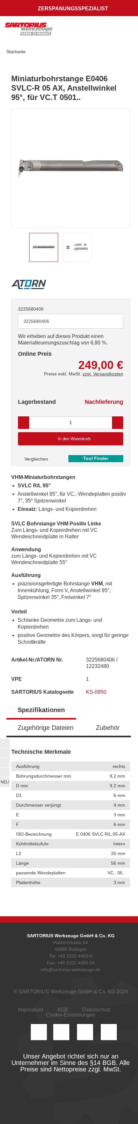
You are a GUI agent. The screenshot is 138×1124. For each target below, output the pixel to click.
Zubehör (108, 727)
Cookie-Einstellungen (70, 1015)
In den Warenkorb (74, 438)
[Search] (98, 30)
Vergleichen (35, 459)
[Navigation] (127, 30)
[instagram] (39, 1032)
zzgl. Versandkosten (102, 373)
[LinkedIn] (61, 1032)
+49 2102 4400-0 (74, 956)
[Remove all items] (110, 321)
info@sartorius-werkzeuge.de (70, 969)
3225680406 (31, 309)
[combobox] (70, 321)
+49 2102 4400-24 (76, 962)
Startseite (16, 51)
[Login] (86, 30)
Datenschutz (96, 1009)
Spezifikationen (41, 709)
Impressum (30, 1009)
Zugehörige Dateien (45, 727)
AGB (62, 1009)
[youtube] (109, 1032)
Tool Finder (95, 458)
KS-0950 (97, 692)
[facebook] (85, 1032)
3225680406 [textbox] (36, 321)
